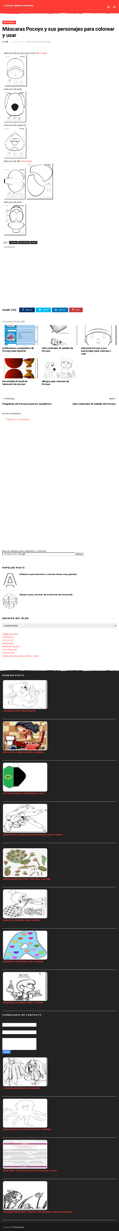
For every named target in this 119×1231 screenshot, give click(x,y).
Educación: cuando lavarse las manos (23, 752)
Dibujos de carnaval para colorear (21, 920)
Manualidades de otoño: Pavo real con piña (26, 879)
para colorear (24, 242)
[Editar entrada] (9, 246)
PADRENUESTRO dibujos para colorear (23, 1002)
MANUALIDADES (11, 646)
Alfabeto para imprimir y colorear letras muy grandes (48, 574)
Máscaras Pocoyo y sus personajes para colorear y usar (96, 351)
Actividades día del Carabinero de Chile (24, 793)
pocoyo (33, 242)
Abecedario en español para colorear (23, 961)
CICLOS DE (7, 640)
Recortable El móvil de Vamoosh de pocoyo (14, 383)
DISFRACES (8, 637)
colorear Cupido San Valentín (19, 711)
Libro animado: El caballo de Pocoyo (57, 349)
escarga (41, 53)
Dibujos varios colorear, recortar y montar (27, 1129)
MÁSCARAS (8, 643)
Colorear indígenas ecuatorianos (21, 1088)
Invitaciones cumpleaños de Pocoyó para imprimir (18, 349)
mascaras (9, 22)
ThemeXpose (18, 1227)
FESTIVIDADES (9, 649)
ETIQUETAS (8, 652)
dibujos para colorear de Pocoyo (55, 383)
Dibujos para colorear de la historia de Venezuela (45, 594)
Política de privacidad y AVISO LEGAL (20, 655)
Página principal (10, 633)
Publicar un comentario (17, 419)
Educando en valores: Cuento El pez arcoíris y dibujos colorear (37, 1212)
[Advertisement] (38, 252)
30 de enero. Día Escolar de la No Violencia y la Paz (30, 1170)
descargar (26, 161)
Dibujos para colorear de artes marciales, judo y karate (33, 834)
